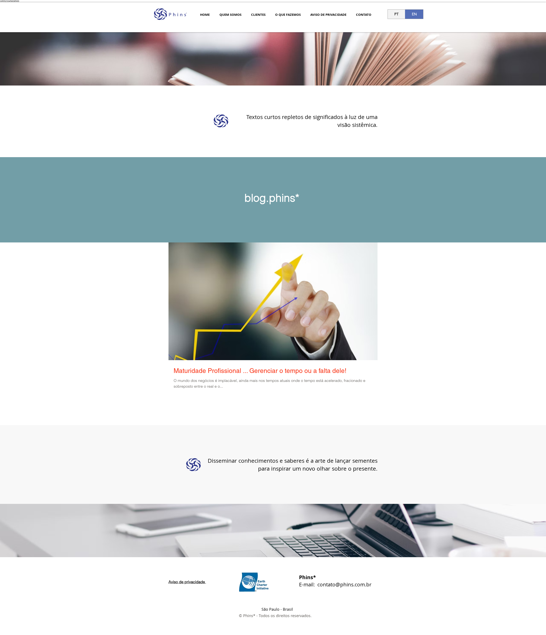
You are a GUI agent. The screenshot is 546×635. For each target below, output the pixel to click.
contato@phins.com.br (344, 584)
